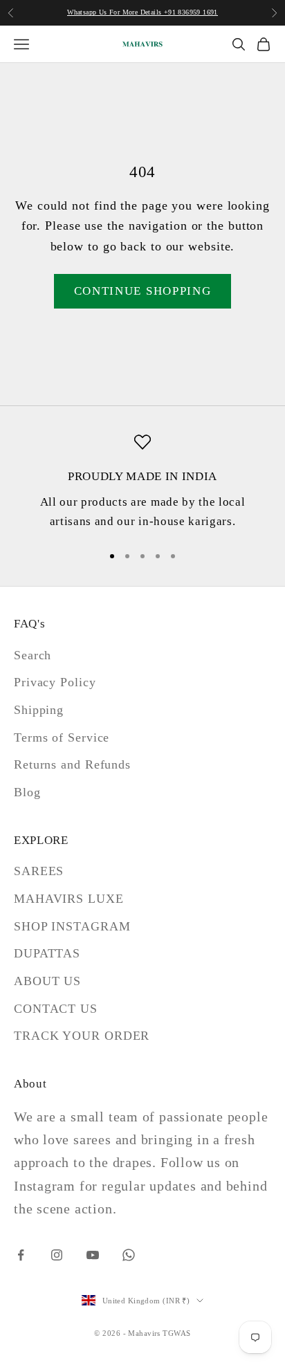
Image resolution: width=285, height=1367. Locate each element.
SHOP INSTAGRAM (72, 926)
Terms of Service (61, 737)
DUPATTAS (47, 953)
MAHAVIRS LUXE (69, 899)
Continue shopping (143, 290)
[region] (142, 483)
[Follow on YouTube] (93, 1255)
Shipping (39, 710)
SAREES (39, 871)
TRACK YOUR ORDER (81, 1036)
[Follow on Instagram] (57, 1255)
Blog (27, 792)
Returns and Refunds (72, 764)
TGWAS (176, 1333)
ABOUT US (47, 981)
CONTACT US (56, 1009)
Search (32, 655)
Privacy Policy (55, 682)
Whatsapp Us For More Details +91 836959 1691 (142, 12)
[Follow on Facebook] (21, 1255)
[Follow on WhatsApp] (129, 1255)
